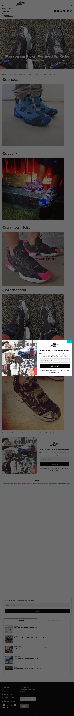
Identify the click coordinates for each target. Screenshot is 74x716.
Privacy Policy (55, 372)
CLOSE (69, 341)
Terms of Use (65, 370)
